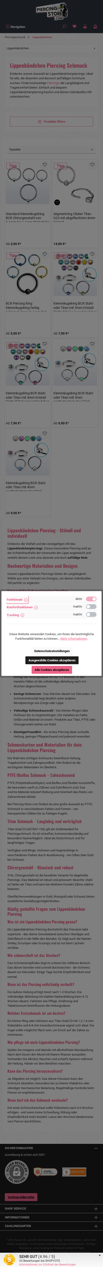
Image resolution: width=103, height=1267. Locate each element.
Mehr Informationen (73, 638)
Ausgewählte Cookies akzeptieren (52, 660)
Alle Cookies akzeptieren (52, 670)
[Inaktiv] (91, 606)
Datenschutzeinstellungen (52, 651)
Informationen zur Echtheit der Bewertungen (47, 1264)
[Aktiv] (91, 599)
